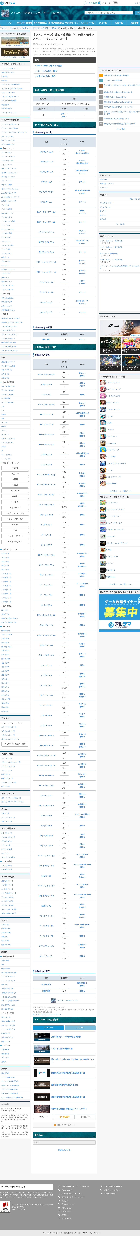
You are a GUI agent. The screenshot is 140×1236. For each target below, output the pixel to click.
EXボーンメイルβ (46, 515)
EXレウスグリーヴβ (46, 866)
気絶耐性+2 (82, 804)
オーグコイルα (46, 815)
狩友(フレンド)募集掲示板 (10, 1085)
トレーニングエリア (8, 981)
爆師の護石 (46, 339)
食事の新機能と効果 (8, 1021)
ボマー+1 (82, 150)
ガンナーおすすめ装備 (8, 909)
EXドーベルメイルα (46, 565)
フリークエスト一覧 (8, 766)
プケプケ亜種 (5, 249)
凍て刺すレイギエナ (8, 177)
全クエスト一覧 (6, 758)
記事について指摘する (66, 1125)
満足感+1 (82, 473)
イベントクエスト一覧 (8, 782)
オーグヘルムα (46, 384)
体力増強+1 (82, 573)
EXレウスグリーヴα (46, 896)
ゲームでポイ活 (91, 3)
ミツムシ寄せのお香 (8, 837)
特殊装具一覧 (5, 630)
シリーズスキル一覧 (8, 817)
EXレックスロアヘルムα (46, 485)
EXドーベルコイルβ (46, 785)
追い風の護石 (46, 984)
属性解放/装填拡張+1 (82, 190)
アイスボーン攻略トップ (9, 68)
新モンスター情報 (7, 136)
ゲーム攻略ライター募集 (113, 1186)
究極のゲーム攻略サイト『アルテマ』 (76, 1186)
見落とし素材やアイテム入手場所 (12, 802)
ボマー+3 (82, 213)
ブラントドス (5, 261)
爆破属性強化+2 (82, 163)
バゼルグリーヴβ (46, 312)
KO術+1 (82, 714)
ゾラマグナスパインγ (46, 232)
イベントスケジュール (8, 113)
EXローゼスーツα (46, 625)
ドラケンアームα (46, 705)
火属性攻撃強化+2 (82, 413)
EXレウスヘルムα (46, 414)
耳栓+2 (82, 433)
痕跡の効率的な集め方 (8, 913)
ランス (3, 430)
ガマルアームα (46, 202)
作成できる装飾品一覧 (8, 622)
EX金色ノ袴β (46, 876)
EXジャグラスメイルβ (46, 495)
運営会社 (65, 1215)
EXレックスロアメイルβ (46, 615)
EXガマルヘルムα (46, 152)
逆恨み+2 (82, 877)
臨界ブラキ (5, 257)
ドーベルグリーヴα (46, 926)
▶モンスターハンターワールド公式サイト (47, 1014)
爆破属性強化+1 (82, 170)
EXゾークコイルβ (46, 836)
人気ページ (80, 1028)
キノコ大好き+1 (82, 583)
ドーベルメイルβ (46, 595)
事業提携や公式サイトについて (73, 1197)
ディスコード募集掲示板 (9, 1081)
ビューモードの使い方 (8, 346)
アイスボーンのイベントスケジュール (14, 132)
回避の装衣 (5, 650)
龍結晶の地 (5, 940)
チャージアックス (7, 442)
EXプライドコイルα (46, 242)
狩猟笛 (3, 426)
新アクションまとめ (8, 140)
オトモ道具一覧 (6, 833)
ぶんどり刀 (5, 853)
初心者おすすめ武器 (8, 366)
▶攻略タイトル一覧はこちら (121, 491)
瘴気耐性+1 (82, 506)
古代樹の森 (5, 924)
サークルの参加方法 (8, 1029)
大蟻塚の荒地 (5, 932)
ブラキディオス (6, 253)
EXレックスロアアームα (46, 765)
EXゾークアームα (46, 745)
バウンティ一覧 (6, 770)
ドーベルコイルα (46, 795)
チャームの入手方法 (8, 330)
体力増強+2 (82, 754)
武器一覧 (103, 23)
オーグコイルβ (46, 826)
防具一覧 (119, 23)
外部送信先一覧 (109, 1194)
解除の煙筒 (5, 703)
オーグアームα (46, 675)
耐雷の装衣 (5, 687)
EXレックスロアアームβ (46, 755)
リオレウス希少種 (7, 289)
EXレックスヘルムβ (46, 444)
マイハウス (5, 1057)
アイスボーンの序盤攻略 (9, 128)
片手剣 (3, 414)
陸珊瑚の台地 (5, 928)
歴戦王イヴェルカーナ (8, 168)
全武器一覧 (5, 374)
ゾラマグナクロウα (46, 192)
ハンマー (4, 422)
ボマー (63, 114)
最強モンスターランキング (10, 739)
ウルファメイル (46, 525)
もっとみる (120, 224)
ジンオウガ (5, 205)
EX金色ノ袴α (46, 906)
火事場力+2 (82, 944)
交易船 (3, 1062)
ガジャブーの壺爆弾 (8, 857)
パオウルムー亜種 (7, 245)
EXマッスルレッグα (46, 946)
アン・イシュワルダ (8, 156)
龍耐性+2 (82, 794)
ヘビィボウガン (6, 459)
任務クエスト (5, 1041)
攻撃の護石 (46, 991)
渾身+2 (82, 386)
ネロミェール (5, 241)
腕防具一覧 (5, 561)
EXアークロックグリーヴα (46, 272)
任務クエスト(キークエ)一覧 (11, 762)
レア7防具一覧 (6, 598)
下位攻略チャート (7, 885)
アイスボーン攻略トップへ (67, 1000)
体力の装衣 (5, 655)
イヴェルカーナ (6, 165)
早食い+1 (82, 373)
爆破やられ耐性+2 (82, 153)
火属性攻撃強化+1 (82, 453)
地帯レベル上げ (6, 306)
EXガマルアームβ (46, 172)
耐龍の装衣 (5, 707)
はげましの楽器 (6, 849)
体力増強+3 (82, 764)
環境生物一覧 (5, 1017)
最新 (131, 199)
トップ (9, 23)
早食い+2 (82, 403)
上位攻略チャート (7, 889)
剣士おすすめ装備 (7, 905)
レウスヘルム (46, 394)
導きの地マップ (71, 23)
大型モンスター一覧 (8, 731)
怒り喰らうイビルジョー (9, 173)
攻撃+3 (82, 486)
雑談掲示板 (5, 105)
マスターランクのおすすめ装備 (11, 88)
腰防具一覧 (5, 565)
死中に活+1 (82, 774)
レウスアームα (46, 725)
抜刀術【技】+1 (82, 240)
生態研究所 (5, 1049)
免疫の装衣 (5, 671)
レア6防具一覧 (6, 594)
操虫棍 (3, 446)
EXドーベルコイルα (46, 805)
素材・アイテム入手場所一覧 (11, 798)
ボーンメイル (46, 535)
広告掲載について (68, 1204)
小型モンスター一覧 (8, 735)
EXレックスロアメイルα (46, 635)
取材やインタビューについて (72, 1194)
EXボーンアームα (46, 645)
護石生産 (4, 984)
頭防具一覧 (5, 553)
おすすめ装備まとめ (8, 386)
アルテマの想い (67, 1190)
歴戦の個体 (5, 960)
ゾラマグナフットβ (46, 292)
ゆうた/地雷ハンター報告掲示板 (12, 1097)
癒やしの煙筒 (5, 699)
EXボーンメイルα (46, 575)
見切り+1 (82, 231)
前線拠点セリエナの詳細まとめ (11, 322)
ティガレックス (6, 217)
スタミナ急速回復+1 (82, 814)
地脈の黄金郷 (5, 945)
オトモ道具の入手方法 (8, 326)
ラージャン (5, 277)
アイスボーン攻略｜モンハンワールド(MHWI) (36, 12)
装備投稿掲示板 (6, 108)
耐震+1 (82, 210)
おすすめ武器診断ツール (9, 96)
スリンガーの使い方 (8, 338)
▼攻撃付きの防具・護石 (45, 76)
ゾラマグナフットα (46, 282)
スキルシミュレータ (8, 92)
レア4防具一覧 (6, 586)
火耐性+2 (82, 724)
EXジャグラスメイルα (46, 555)
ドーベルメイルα (46, 585)
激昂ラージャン (6, 281)
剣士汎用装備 (5, 398)
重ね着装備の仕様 (7, 1009)
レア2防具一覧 (6, 578)
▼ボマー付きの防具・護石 (46, 71)
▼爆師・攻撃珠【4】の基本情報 (48, 66)
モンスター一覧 (87, 23)
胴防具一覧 (5, 557)
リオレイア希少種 (7, 285)
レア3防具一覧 (6, 582)
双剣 (2, 418)
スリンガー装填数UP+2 (82, 864)
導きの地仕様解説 (56, 23)
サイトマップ (67, 1211)
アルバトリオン (6, 152)
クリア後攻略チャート (8, 893)
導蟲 (2, 964)
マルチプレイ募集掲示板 (9, 1089)
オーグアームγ (46, 685)
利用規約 (65, 1201)
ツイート (44, 1117)
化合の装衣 (5, 663)
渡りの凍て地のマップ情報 (10, 318)
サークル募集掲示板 (8, 1077)
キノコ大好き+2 (82, 884)
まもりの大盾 (5, 845)
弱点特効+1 (82, 614)
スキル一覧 (5, 813)
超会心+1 (82, 263)
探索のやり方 (5, 1033)
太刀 (2, 410)
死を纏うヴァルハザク (8, 201)
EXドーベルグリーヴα (46, 886)
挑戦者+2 (82, 676)
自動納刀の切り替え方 (8, 993)
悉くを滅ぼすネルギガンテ (10, 197)
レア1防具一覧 (6, 574)
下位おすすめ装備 (7, 390)
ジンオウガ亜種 (6, 209)
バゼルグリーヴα (46, 302)
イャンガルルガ (6, 181)
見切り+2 (82, 704)
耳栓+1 (82, 281)
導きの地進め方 (40, 23)
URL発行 (66, 1117)
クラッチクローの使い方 (9, 350)
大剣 (2, 406)
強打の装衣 (5, 642)
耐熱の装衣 (5, 667)
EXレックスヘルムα (46, 434)
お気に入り (87, 1117)
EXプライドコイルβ (46, 252)
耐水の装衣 (5, 683)
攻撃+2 (82, 406)
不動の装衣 (5, 638)
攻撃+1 (82, 376)
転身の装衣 (5, 711)
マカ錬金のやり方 (7, 989)
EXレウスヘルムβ (46, 424)
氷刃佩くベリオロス (8, 269)
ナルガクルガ (5, 237)
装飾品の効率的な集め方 (9, 618)
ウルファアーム (46, 665)
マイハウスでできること (9, 334)
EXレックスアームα (46, 735)
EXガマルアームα (46, 162)
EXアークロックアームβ (46, 222)
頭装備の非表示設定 (8, 1005)
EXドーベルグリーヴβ (46, 856)
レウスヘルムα (46, 455)
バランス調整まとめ (8, 144)
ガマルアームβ (46, 182)
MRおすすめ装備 (24, 23)
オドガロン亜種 (6, 185)
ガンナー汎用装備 (7, 402)
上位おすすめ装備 (7, 394)
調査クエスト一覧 (7, 778)
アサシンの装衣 (6, 634)
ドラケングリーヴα (46, 916)
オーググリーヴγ (46, 956)
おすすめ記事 (48, 1028)
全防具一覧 (5, 378)
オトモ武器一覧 (6, 865)
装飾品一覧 (5, 614)
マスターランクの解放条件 (10, 84)
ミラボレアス (5, 273)
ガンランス (5, 434)
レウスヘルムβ (46, 464)
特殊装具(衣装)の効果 (8, 342)
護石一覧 (4, 610)
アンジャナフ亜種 (7, 160)
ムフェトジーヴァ (7, 213)
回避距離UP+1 (82, 493)
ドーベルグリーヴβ (46, 936)
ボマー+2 (82, 202)
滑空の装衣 (5, 675)
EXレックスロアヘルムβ (46, 475)
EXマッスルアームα (46, 775)
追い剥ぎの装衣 (6, 647)
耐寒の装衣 (5, 691)
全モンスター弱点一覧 (8, 727)
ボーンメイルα (46, 605)
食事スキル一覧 (6, 821)
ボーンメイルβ (46, 545)
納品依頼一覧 (5, 774)
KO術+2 (82, 644)
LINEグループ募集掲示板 (9, 1093)
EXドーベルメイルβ (46, 505)
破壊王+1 (82, 687)
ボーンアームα (46, 715)
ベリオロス (5, 265)
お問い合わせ (67, 1208)
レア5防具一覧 (6, 590)
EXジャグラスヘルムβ (46, 374)
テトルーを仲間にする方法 (10, 1001)
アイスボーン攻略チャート (10, 124)
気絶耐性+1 (82, 784)
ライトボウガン (6, 455)
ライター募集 (67, 1218)
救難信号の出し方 (7, 1037)
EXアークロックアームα (46, 212)
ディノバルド (5, 225)
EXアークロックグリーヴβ (46, 262)
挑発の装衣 (5, 679)
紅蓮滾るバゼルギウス (8, 193)
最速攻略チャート (7, 881)
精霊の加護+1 (82, 983)
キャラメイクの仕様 (8, 1025)
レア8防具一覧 (6, 602)
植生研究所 (5, 1054)
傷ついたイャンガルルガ (9, 189)
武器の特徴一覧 (6, 370)
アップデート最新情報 (8, 100)
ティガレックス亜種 (8, 221)
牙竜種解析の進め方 (8, 310)
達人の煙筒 (5, 695)
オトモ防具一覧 (6, 869)
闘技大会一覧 (5, 786)
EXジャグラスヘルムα (46, 404)
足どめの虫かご (6, 841)
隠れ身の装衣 (5, 659)
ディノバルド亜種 (7, 229)
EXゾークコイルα (46, 846)
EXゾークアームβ (46, 695)
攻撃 (63, 117)
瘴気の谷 (4, 937)
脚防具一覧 (5, 569)
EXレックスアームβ (46, 655)
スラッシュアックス (8, 438)
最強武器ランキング (8, 72)
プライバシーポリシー (112, 1190)
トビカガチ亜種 (6, 233)
